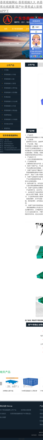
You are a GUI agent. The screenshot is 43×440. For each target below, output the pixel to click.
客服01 (37, 27)
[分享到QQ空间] (33, 56)
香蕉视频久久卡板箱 (10, 119)
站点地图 (3, 417)
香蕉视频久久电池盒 (10, 110)
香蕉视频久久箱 (9, 79)
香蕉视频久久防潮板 (10, 92)
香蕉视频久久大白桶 (10, 101)
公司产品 (29, 29)
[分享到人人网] (39, 56)
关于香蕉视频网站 (17, 30)
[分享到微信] (41, 56)
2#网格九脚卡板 (8, 391)
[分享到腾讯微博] (37, 56)
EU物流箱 (7, 97)
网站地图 (21, 439)
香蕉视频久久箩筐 (10, 83)
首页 (5, 29)
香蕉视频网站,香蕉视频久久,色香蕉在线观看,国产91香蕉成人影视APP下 (21, 6)
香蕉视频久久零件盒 (10, 88)
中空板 (6, 70)
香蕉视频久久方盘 (10, 106)
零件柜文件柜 (8, 124)
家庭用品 (7, 128)
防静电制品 (7, 115)
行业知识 (3, 413)
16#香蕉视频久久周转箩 (29, 391)
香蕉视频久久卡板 (10, 74)
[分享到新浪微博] (35, 56)
